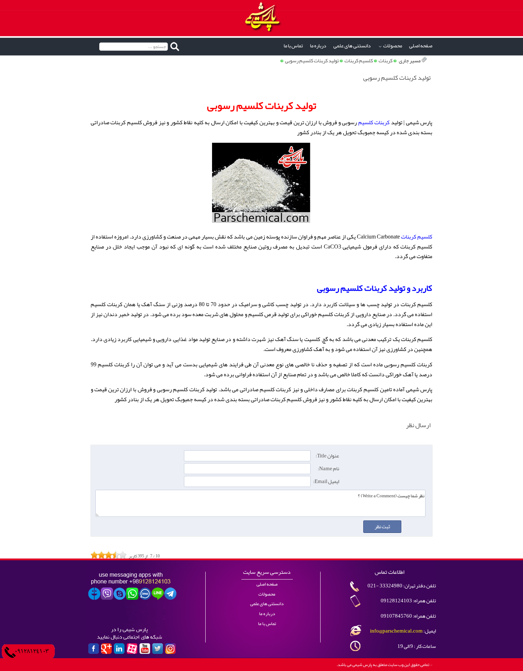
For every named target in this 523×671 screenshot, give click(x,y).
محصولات (392, 46)
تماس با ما (293, 46)
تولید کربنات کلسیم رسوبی (312, 61)
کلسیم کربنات (358, 61)
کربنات (385, 61)
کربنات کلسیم (374, 122)
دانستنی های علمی (352, 46)
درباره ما (318, 46)
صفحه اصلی (420, 46)
